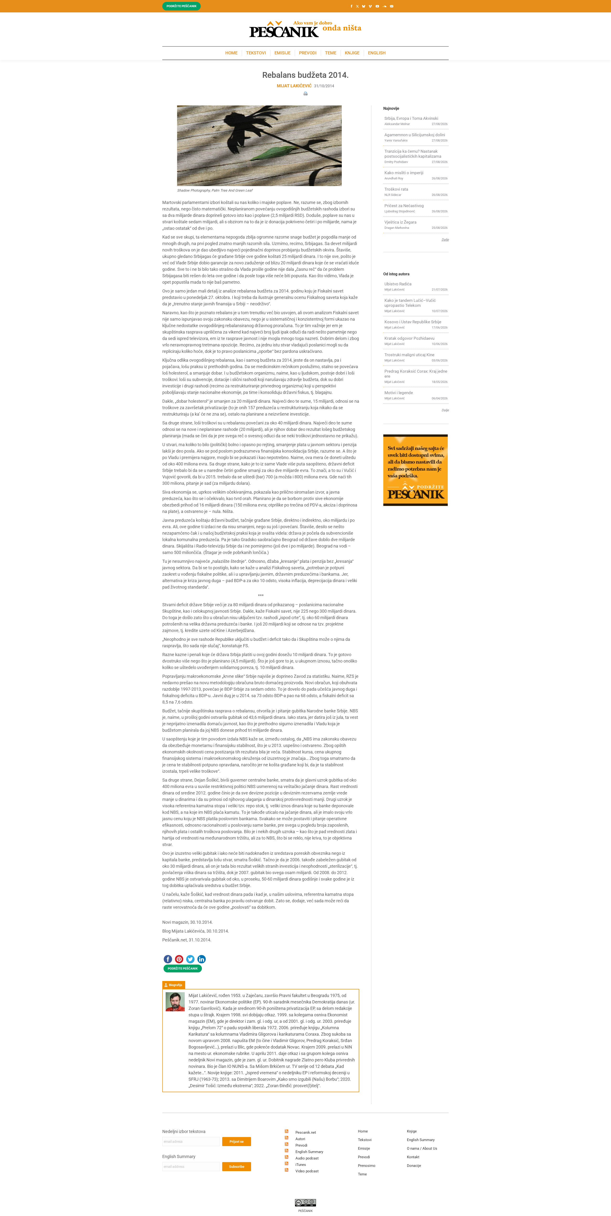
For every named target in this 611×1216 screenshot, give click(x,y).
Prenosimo (366, 1166)
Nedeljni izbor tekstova (183, 1131)
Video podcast (307, 1171)
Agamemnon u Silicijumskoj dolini (415, 134)
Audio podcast (307, 1158)
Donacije (414, 1166)
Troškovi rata (396, 189)
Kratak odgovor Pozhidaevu (409, 338)
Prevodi (301, 1145)
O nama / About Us (422, 1148)
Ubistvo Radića (398, 284)
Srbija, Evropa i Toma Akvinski (411, 118)
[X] (357, 6)
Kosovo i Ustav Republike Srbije (413, 321)
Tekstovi (365, 1140)
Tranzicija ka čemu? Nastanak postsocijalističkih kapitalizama (413, 154)
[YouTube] (377, 6)
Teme (362, 1174)
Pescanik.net (305, 1132)
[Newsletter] (392, 6)
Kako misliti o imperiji (404, 172)
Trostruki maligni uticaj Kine (409, 354)
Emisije (364, 1148)
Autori (300, 1139)
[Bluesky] (363, 6)
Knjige (412, 1131)
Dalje (445, 239)
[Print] (305, 93)
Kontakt (413, 1157)
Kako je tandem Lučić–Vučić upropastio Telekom (410, 303)
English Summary (178, 1156)
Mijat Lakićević (294, 85)
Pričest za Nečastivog (404, 205)
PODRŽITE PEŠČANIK (183, 968)
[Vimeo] (370, 6)
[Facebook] (351, 6)
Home (363, 1131)
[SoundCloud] (384, 6)
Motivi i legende (399, 392)
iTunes (300, 1165)
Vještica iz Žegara (400, 222)
